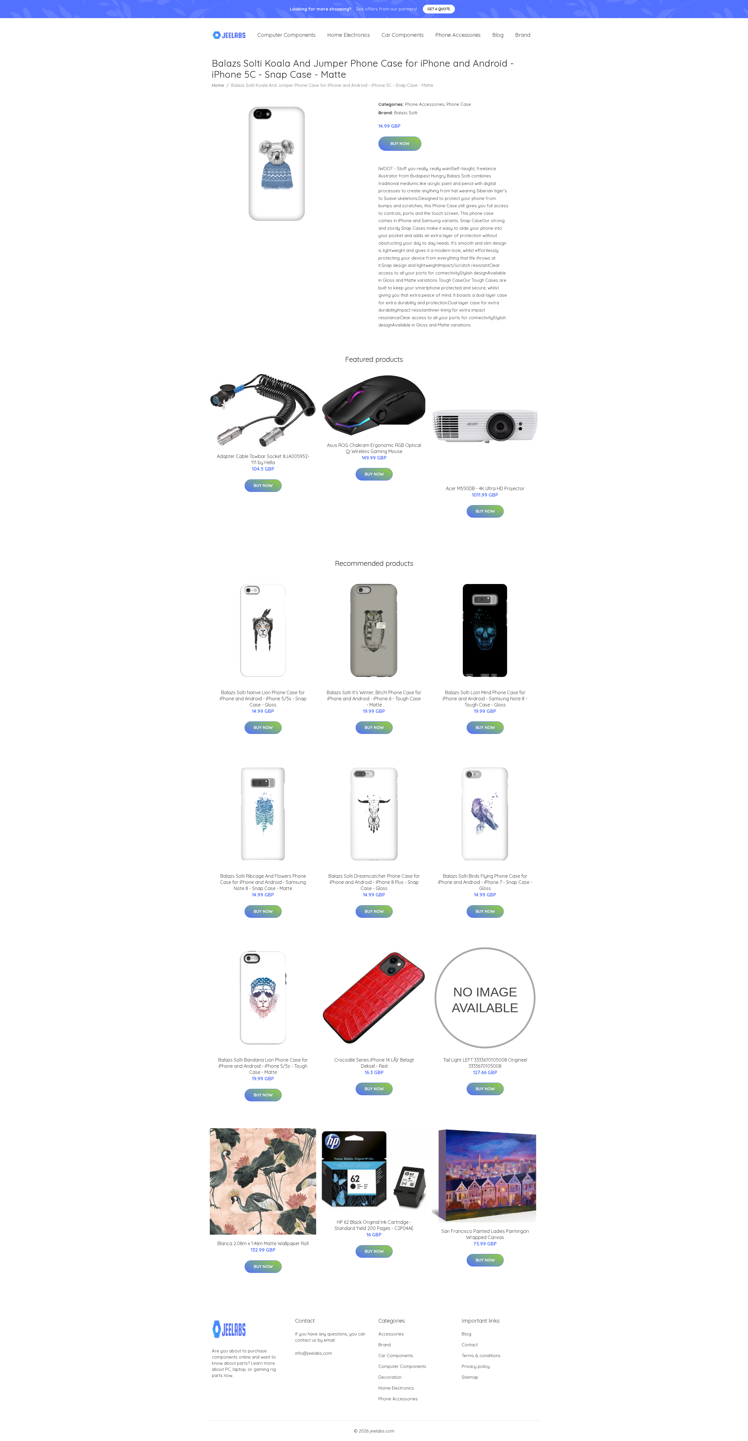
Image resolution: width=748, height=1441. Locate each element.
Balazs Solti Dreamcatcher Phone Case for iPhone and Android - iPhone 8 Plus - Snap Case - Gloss (374, 882)
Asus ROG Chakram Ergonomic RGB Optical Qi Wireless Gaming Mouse (374, 448)
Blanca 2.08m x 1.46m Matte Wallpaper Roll (263, 1243)
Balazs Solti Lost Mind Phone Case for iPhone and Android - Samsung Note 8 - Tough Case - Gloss (485, 699)
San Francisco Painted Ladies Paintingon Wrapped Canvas (485, 1234)
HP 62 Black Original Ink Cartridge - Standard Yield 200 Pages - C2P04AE (374, 1225)
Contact (470, 1344)
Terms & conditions (481, 1355)
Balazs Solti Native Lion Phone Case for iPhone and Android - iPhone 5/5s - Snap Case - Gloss (263, 699)
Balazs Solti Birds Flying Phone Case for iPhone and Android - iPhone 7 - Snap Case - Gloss (485, 882)
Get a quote (438, 9)
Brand (522, 35)
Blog (497, 35)
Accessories (391, 1334)
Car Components (403, 35)
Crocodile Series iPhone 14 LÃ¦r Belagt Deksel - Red (374, 1063)
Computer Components (286, 35)
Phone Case (458, 104)
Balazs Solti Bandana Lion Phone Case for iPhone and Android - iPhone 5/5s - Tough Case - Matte (263, 1066)
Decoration (389, 1377)
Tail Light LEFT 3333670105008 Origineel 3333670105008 (485, 1063)
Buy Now (399, 143)
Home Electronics (348, 35)
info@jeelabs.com (313, 1353)
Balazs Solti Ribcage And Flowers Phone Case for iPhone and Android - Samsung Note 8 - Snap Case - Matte (263, 882)
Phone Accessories (458, 35)
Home (218, 85)
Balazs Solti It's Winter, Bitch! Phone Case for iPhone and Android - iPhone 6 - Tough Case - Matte (374, 699)
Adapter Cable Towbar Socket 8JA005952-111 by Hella (263, 459)
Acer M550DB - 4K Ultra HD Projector (485, 488)
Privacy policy (476, 1366)
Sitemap (470, 1377)
